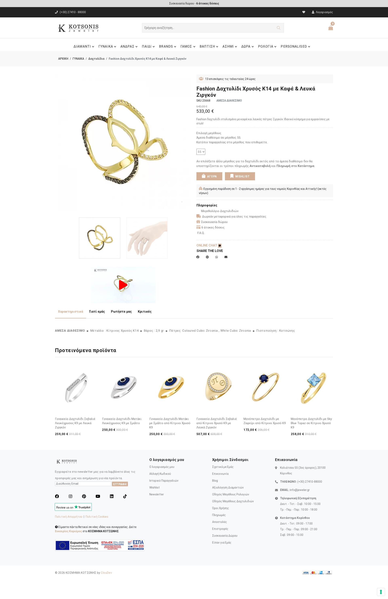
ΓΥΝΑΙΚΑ (105, 46)
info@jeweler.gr (300, 490)
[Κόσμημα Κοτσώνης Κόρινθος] (123, 284)
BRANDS (166, 46)
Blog (215, 480)
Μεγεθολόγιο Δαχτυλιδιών (219, 211)
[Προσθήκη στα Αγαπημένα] (93, 411)
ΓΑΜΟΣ (186, 46)
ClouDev (106, 572)
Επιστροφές (220, 528)
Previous (57, 144)
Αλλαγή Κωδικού (160, 473)
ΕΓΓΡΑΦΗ (120, 484)
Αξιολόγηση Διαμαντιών (228, 487)
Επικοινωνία (220, 473)
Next (189, 144)
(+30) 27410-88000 (309, 481)
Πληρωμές (219, 515)
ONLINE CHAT (207, 245)
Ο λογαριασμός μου (161, 466)
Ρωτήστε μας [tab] (121, 311)
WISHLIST (242, 176)
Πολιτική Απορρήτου (68, 516)
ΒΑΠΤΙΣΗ (207, 46)
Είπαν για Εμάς (221, 542)
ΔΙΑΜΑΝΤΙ (82, 46)
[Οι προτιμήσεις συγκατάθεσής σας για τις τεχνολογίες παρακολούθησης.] (381, 592)
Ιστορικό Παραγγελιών (163, 480)
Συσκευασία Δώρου (224, 535)
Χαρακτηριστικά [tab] (70, 311)
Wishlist (154, 487)
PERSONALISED (294, 46)
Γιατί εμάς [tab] (97, 311)
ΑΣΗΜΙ (228, 46)
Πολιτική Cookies (96, 516)
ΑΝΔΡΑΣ (127, 46)
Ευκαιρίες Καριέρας (68, 531)
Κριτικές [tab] (145, 311)
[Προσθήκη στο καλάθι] (93, 404)
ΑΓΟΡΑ (212, 176)
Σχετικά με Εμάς (223, 466)
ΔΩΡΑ (245, 46)
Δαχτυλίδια (96, 58)
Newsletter (156, 494)
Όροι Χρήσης (220, 508)
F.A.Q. (201, 233)
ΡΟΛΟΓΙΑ (265, 46)
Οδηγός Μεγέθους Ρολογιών (230, 494)
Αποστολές (219, 522)
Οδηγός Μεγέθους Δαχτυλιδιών (233, 501)
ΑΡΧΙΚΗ (63, 58)
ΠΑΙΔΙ (147, 46)
